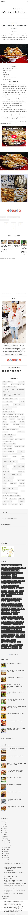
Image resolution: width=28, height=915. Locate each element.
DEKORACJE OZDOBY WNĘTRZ (9, 406)
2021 (4, 832)
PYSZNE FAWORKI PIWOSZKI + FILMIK (13, 893)
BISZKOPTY (21, 381)
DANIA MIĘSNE (19, 404)
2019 (4, 836)
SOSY (17, 634)
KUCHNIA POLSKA (19, 446)
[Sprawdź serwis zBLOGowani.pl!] (13, 654)
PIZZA (4, 466)
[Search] (27, 1)
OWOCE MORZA (15, 619)
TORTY (5, 498)
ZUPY (21, 504)
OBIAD (23, 456)
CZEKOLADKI (6, 404)
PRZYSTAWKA (21, 480)
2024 (4, 826)
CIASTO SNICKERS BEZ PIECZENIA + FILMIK (15, 883)
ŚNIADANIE (6, 491)
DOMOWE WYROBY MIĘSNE (10, 416)
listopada (6, 842)
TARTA (22, 491)
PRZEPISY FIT (21, 471)
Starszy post (21, 294)
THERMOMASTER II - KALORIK (11, 495)
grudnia (6, 840)
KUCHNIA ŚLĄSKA (7, 448)
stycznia (6, 896)
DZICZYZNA (12, 419)
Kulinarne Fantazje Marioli (14, 10)
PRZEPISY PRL (14, 23)
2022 (4, 830)
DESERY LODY (7, 409)
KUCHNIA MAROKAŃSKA (8, 441)
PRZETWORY (7, 480)
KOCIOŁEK (21, 426)
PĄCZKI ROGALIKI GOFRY (10, 461)
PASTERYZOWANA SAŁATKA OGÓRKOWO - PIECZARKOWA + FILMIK (15, 686)
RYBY (5, 483)
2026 (4, 822)
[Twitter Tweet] (14, 223)
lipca (5, 851)
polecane (5, 469)
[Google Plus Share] (21, 223)
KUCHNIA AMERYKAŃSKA (9, 434)
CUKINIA (22, 401)
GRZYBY (13, 421)
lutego (5, 862)
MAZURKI (5, 456)
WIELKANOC (7, 501)
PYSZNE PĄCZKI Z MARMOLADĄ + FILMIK (14, 885)
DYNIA (4, 419)
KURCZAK (21, 451)
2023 (4, 828)
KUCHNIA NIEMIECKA (7, 446)
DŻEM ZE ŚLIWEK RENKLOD (14, 663)
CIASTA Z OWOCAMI (10, 399)
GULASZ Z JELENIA (8, 870)
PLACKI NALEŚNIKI (19, 466)
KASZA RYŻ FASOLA (18, 424)
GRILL (4, 421)
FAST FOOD (21, 419)
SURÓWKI (21, 486)
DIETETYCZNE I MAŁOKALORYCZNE (13, 414)
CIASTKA (3, 217)
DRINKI (23, 416)
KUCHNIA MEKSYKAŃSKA (9, 443)
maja (5, 855)
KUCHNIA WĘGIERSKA (8, 451)
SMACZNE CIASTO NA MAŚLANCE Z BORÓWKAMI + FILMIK (16, 729)
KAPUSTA (5, 424)
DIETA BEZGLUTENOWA (8, 411)
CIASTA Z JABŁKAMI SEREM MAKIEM (14, 390)
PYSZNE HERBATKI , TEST (10, 888)
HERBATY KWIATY (8, 878)
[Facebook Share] (6, 223)
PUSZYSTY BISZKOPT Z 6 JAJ (14, 784)
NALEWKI (15, 456)
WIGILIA (21, 501)
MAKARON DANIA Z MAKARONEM (12, 454)
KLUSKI (4, 426)
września (6, 847)
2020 (4, 834)
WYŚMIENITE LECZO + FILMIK (14, 721)
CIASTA (4, 384)
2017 (4, 898)
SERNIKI (22, 483)
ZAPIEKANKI (13, 504)
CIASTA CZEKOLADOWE (9, 386)
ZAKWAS (5, 504)
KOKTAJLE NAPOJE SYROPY (11, 429)
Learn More (11, 914)
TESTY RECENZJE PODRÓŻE (10, 493)
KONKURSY (5, 432)
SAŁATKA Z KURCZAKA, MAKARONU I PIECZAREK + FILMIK (13, 881)
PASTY (22, 458)
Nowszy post (6, 294)
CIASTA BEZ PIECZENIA (17, 384)
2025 (4, 824)
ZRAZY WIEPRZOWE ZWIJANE (14, 792)
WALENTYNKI (12, 498)
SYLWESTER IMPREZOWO (10, 488)
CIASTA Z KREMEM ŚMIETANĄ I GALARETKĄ (14, 395)
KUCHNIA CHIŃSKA (7, 436)
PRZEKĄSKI (6, 471)
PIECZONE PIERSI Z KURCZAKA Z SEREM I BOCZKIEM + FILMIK (15, 771)
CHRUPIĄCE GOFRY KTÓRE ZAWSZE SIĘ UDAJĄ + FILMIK (16, 707)
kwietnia (6, 857)
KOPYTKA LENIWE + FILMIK (10, 876)
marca (5, 859)
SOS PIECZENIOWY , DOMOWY (15, 756)
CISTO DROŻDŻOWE (8, 401)
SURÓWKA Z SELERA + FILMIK (14, 777)
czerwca (6, 853)
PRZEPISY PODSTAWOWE (13, 217)
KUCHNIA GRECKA (19, 439)
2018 (4, 838)
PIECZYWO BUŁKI (8, 464)
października (7, 845)
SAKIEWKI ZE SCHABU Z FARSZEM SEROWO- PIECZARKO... (12, 868)
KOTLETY (21, 432)
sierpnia (6, 849)
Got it (19, 914)
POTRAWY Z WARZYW (18, 469)
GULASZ (22, 421)
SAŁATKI (13, 483)
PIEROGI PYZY (20, 464)
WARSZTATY (21, 498)
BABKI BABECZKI (7, 381)
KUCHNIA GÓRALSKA (8, 439)
